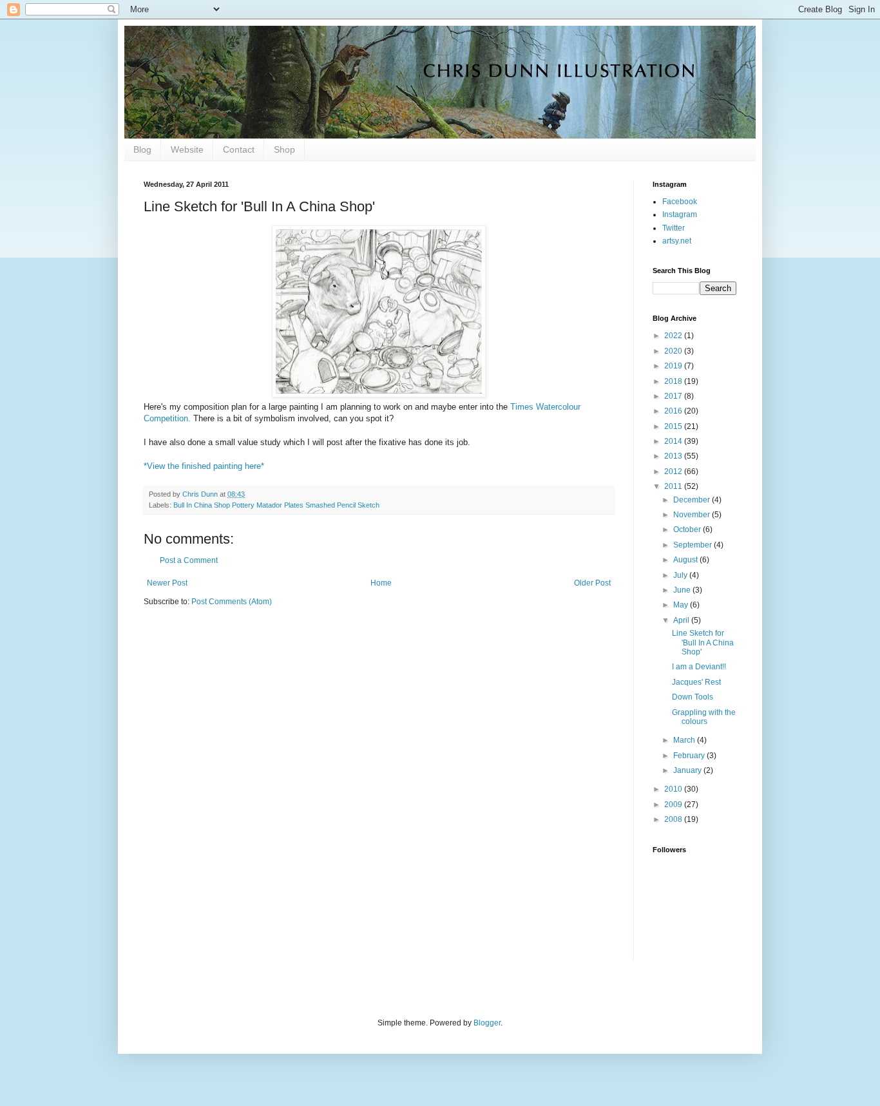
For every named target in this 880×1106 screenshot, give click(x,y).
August (686, 559)
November (692, 514)
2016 (674, 410)
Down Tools (692, 696)
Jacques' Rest (696, 682)
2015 (674, 426)
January (688, 770)
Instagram (679, 214)
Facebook (679, 201)
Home (381, 582)
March (685, 740)
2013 (674, 456)
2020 (674, 351)
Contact (238, 149)
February (690, 755)
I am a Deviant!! (699, 666)
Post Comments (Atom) (231, 601)
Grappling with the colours (704, 717)
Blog (142, 149)
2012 (674, 471)
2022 (674, 335)
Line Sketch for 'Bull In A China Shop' (703, 642)
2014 (674, 441)
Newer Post (167, 582)
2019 (674, 365)
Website (187, 149)
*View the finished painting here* (204, 466)
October (688, 529)
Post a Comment (189, 560)
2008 (674, 819)
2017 (674, 396)
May (681, 604)
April (682, 620)
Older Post (592, 582)
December (692, 499)
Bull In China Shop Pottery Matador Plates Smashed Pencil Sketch (276, 505)
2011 (674, 486)
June (683, 590)
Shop (284, 149)
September (693, 544)
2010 (674, 789)
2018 (674, 381)
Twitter (673, 228)
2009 (674, 804)
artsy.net (676, 240)
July (681, 575)
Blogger (487, 1022)
